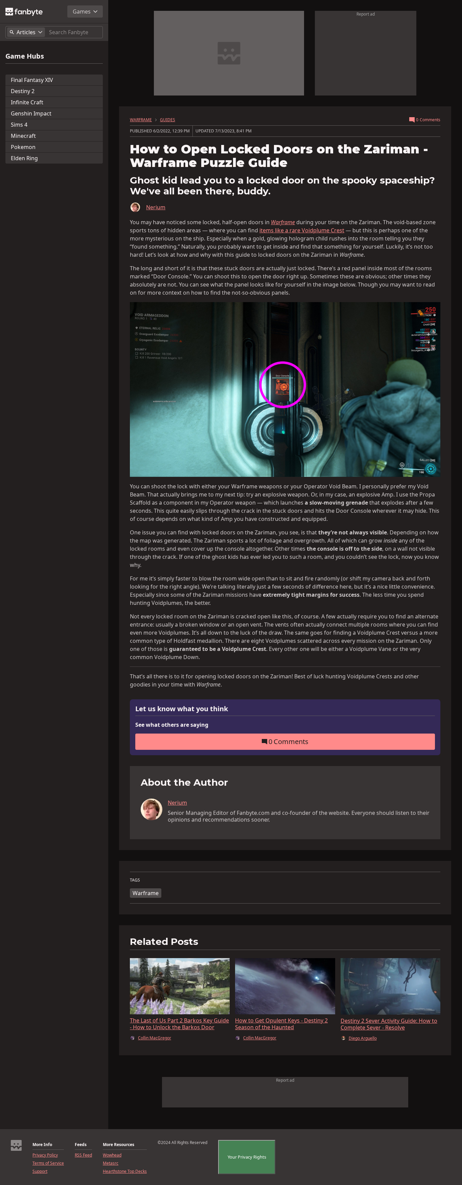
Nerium (155, 207)
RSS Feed (83, 1155)
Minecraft (23, 136)
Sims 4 (19, 124)
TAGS (135, 880)
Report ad (365, 14)
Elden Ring (24, 158)
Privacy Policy (45, 1155)
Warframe (146, 893)
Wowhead (112, 1155)
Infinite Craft (27, 102)
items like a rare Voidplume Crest (301, 230)
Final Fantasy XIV (32, 80)
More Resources (118, 1144)
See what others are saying (171, 724)
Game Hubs (24, 56)
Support (39, 1171)
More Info (42, 1144)
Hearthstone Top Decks (125, 1171)
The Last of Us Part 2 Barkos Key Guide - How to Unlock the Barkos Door (179, 1024)
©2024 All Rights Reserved (182, 1142)
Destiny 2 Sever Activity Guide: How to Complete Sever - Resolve (389, 1024)
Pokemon (23, 147)
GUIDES (167, 120)
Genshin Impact (31, 113)
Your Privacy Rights (247, 1157)
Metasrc (110, 1163)
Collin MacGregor (154, 1038)
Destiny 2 (22, 91)
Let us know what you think (181, 709)
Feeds (81, 1144)
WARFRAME (141, 120)
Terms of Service (48, 1163)
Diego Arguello (363, 1038)
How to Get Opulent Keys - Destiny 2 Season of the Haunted (281, 1024)
